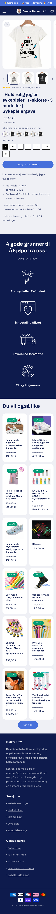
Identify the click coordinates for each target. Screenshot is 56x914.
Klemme (36, 544)
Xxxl (46, 146)
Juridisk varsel (16, 861)
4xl (6, 153)
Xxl (36, 146)
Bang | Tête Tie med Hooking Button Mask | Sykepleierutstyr (14, 700)
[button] (4, 11)
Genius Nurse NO (24, 905)
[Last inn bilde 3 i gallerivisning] (42, 78)
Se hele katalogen (18, 803)
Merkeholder (15, 810)
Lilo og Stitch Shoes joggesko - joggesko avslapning (40, 444)
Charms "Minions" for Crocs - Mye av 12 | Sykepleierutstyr (14, 649)
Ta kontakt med (17, 854)
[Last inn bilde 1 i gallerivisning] (14, 78)
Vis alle (27, 725)
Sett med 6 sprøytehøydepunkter (14, 597)
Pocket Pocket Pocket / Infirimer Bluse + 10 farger (14, 495)
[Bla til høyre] (52, 79)
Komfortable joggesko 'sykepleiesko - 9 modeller (14, 444)
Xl (28, 146)
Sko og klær (15, 817)
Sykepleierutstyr (17, 830)
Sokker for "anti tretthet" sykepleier (41, 597)
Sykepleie (13, 824)
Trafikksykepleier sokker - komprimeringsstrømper (41, 699)
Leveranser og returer (21, 868)
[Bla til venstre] (3, 79)
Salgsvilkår (14, 848)
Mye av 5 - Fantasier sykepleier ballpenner (38, 647)
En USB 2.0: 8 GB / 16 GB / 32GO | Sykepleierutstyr (41, 496)
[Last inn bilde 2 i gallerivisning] (28, 78)
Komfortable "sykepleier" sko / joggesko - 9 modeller (14, 548)
